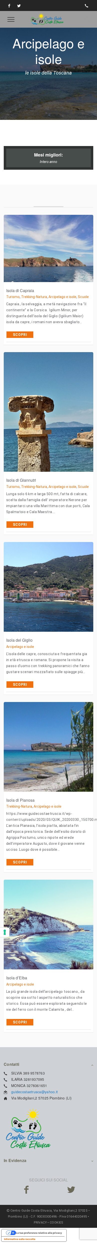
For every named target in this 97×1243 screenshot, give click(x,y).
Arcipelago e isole (62, 297)
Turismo (13, 297)
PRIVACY (40, 1222)
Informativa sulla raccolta (19, 1239)
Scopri (20, 335)
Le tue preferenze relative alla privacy (39, 1232)
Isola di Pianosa (20, 800)
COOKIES (56, 1222)
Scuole (83, 297)
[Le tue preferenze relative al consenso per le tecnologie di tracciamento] (4, 932)
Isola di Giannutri (21, 480)
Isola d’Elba (16, 978)
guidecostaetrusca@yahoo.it (34, 1091)
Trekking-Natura (34, 297)
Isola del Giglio (19, 640)
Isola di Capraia (20, 290)
